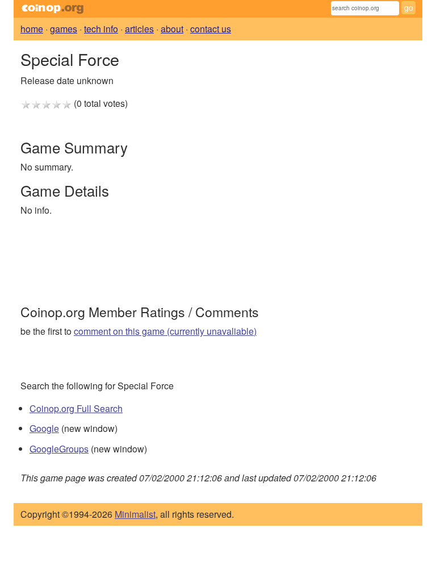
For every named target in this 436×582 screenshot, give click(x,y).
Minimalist (135, 514)
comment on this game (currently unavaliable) (165, 331)
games (63, 28)
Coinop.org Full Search (76, 408)
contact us (210, 28)
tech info (101, 28)
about (172, 28)
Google (44, 428)
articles (139, 28)
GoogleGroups (59, 448)
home (31, 28)
